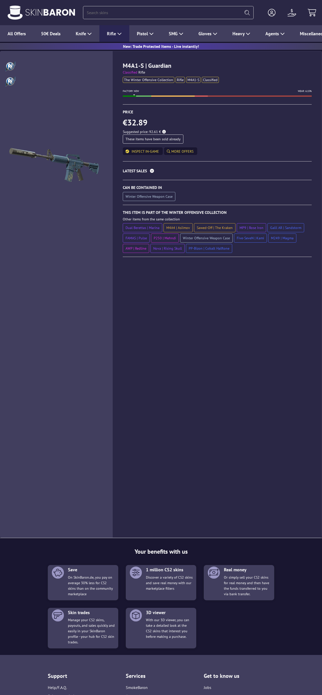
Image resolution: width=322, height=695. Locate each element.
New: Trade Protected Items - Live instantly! (161, 46)
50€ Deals (51, 34)
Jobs (207, 687)
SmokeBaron (137, 687)
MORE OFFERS (181, 151)
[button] (272, 12)
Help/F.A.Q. (57, 687)
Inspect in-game (145, 151)
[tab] (217, 172)
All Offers (17, 34)
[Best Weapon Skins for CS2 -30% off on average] (15, 12)
